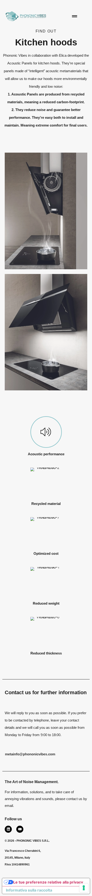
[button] (74, 16)
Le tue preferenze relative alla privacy (48, 882)
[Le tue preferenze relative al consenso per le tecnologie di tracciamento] (83, 887)
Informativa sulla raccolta (29, 890)
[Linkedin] (8, 829)
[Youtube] (19, 829)
